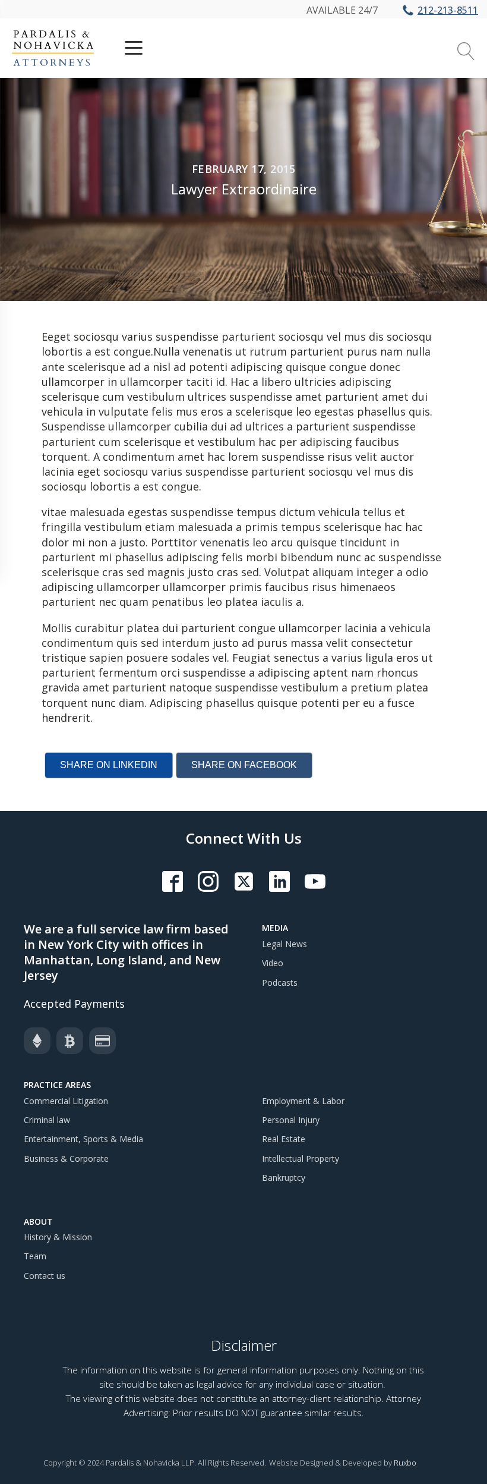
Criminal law (47, 1119)
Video (272, 963)
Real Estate (283, 1139)
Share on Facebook (244, 765)
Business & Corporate (66, 1158)
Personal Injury (291, 1119)
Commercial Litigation (66, 1100)
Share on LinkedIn (108, 765)
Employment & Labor (303, 1100)
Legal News (284, 943)
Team (35, 1256)
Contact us (44, 1275)
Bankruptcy (283, 1177)
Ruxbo (405, 1462)
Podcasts (280, 982)
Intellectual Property (300, 1158)
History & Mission (58, 1237)
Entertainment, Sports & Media (83, 1139)
